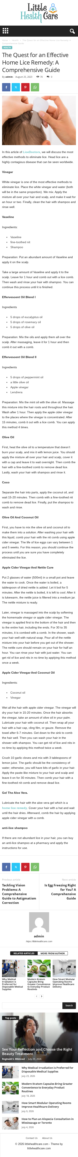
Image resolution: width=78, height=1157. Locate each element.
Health (15, 40)
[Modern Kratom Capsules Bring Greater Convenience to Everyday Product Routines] (39, 968)
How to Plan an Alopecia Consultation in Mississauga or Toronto (48, 1121)
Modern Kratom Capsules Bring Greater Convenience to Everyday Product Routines (38, 984)
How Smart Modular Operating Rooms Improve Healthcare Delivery (64, 983)
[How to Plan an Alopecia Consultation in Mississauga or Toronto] (10, 1123)
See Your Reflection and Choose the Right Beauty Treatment (37, 1051)
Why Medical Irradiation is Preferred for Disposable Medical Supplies (12, 984)
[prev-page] (37, 996)
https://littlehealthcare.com (39, 941)
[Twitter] (16, 87)
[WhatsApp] (35, 87)
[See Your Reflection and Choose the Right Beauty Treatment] (39, 1038)
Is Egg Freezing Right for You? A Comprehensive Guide (60, 891)
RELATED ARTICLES (24, 953)
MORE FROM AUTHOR (53, 953)
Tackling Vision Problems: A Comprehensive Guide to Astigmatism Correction (19, 894)
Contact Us (31, 1138)
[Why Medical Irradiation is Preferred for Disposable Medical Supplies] (13, 968)
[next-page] (42, 996)
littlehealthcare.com (39, 1148)
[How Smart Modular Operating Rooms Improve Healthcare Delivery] (64, 968)
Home (5, 40)
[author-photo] (39, 922)
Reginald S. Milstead (13, 1058)
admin (9, 76)
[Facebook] (6, 87)
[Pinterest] (25, 87)
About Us (47, 1138)
